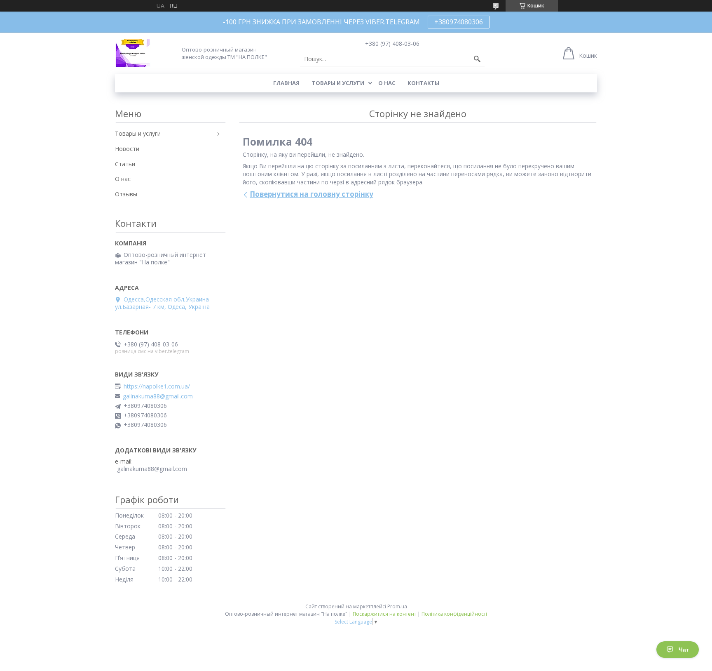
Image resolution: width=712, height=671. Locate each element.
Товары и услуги (338, 83)
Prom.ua (397, 606)
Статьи (125, 164)
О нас (386, 83)
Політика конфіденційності (454, 613)
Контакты (423, 83)
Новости (127, 149)
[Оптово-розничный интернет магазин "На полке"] (133, 53)
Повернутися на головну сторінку (311, 194)
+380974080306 (458, 21)
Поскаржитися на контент (384, 613)
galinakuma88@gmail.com (158, 396)
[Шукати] (477, 59)
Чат (684, 649)
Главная (286, 83)
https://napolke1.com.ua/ (157, 386)
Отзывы (126, 194)
